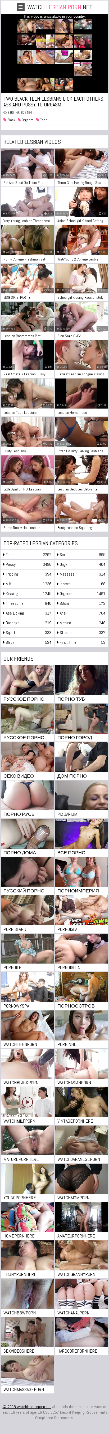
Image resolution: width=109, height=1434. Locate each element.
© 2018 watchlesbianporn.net (27, 1407)
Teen (43, 119)
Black (11, 119)
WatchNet (60, 7)
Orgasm (27, 119)
